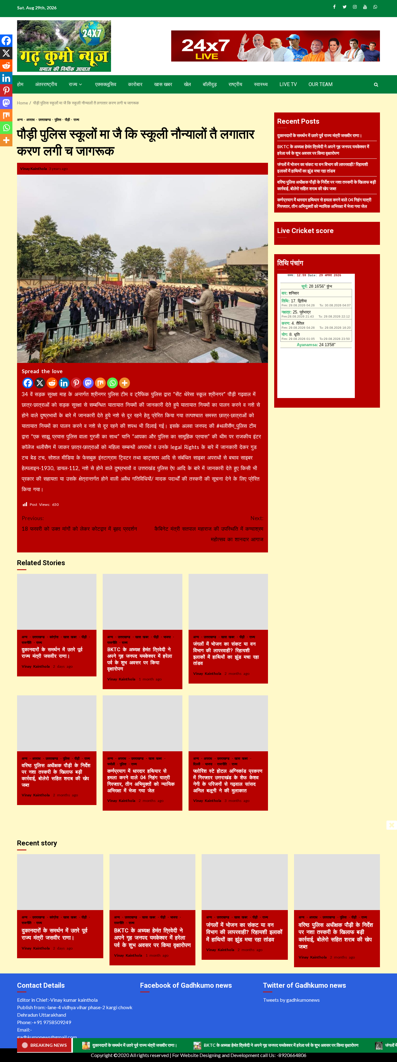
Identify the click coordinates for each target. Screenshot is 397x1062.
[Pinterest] (76, 383)
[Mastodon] (88, 383)
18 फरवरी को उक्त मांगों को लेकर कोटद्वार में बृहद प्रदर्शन (79, 523)
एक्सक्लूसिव (105, 84)
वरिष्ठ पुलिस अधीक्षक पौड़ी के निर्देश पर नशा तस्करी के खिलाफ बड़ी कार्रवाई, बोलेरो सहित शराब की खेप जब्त (56, 723)
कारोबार (135, 84)
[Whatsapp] (112, 383)
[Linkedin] (64, 383)
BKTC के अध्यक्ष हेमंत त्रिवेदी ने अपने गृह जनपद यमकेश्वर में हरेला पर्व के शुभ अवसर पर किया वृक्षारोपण (142, 602)
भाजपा (167, 637)
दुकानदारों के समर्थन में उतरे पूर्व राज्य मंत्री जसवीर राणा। (56, 602)
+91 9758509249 (52, 1022)
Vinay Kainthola (33, 168)
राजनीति (27, 642)
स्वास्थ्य (261, 84)
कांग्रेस (55, 637)
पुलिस (58, 119)
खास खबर (163, 84)
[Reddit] (52, 383)
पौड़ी (67, 119)
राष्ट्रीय (235, 84)
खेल (187, 84)
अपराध (30, 119)
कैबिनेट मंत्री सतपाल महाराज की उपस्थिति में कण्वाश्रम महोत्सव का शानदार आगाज (208, 528)
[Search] (376, 84)
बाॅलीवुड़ (210, 84)
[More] (124, 383)
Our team (320, 84)
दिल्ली (197, 764)
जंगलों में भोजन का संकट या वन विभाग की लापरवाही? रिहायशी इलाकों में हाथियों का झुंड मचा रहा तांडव (228, 602)
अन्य (20, 119)
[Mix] (100, 383)
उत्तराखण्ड (44, 119)
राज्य (73, 84)
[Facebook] (27, 383)
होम (20, 84)
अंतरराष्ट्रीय (46, 84)
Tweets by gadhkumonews (291, 1000)
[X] (39, 383)
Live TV (288, 84)
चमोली (112, 764)
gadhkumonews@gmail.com (47, 1037)
